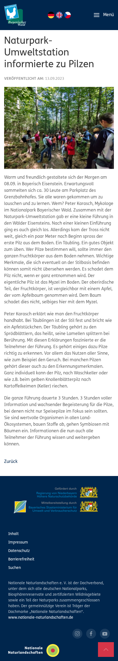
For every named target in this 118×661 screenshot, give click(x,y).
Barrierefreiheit (21, 559)
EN (59, 15)
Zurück (11, 462)
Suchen (14, 568)
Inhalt (13, 534)
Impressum (18, 542)
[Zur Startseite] (15, 15)
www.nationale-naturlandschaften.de (40, 618)
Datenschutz (19, 551)
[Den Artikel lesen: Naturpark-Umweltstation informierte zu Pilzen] (59, 128)
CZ (67, 15)
